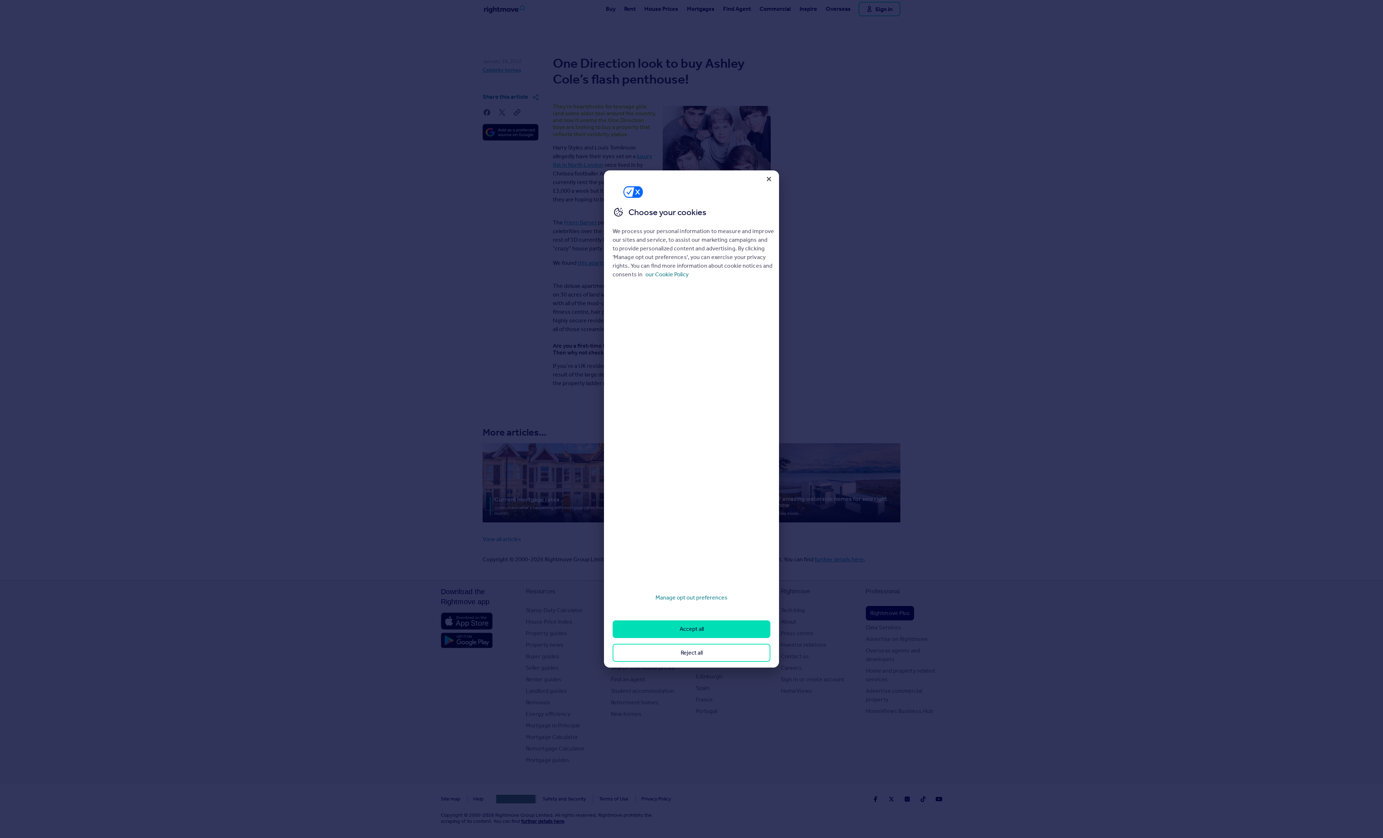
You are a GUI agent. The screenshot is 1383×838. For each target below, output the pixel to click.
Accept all (692, 628)
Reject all (692, 652)
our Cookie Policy (667, 274)
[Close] (769, 179)
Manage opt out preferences (691, 597)
